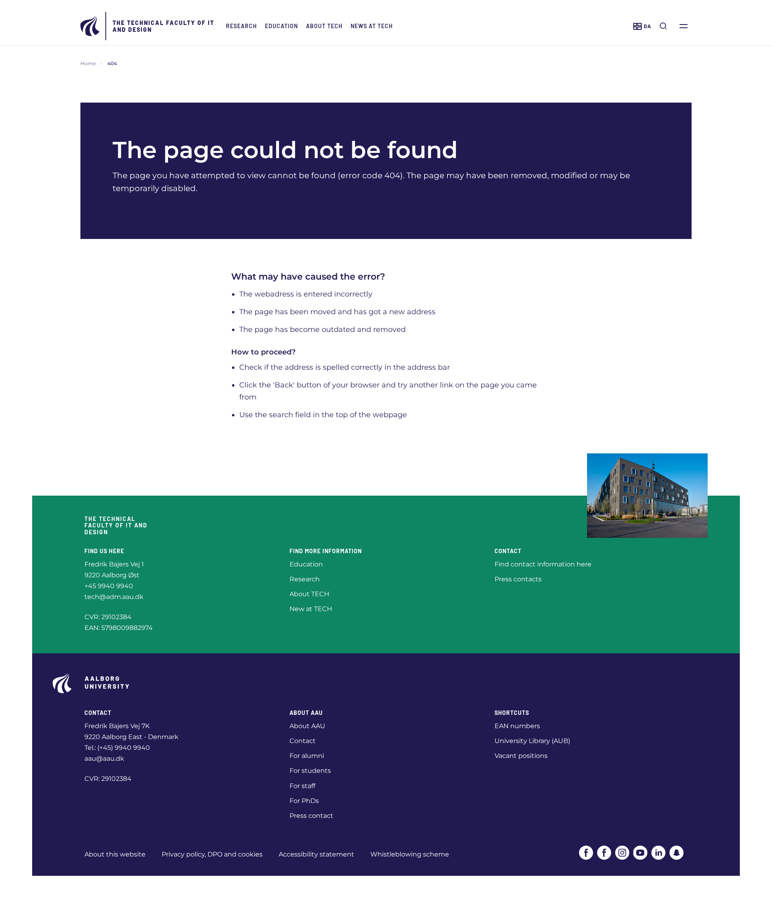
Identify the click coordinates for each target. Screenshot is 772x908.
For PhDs (304, 801)
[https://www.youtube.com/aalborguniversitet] (640, 853)
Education (281, 26)
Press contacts (518, 579)
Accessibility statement (316, 854)
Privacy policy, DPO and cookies (212, 854)
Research (241, 26)
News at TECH (372, 26)
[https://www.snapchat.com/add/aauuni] (676, 853)
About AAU (307, 726)
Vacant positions (521, 756)
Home (88, 63)
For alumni (307, 756)
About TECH (324, 26)
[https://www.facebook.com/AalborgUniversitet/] (586, 853)
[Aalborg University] (90, 26)
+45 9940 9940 (108, 586)
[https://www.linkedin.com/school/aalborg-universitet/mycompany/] (658, 853)
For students (310, 770)
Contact (303, 741)
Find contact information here (543, 564)
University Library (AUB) (532, 741)
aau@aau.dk (104, 758)
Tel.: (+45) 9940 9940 (117, 748)
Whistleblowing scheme (409, 854)
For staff (302, 786)
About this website (115, 854)
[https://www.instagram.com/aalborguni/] (622, 853)
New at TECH (311, 609)
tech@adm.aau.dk (114, 597)
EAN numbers (517, 726)
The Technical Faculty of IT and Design (163, 26)
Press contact (311, 815)
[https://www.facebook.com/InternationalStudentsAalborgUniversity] (604, 853)
